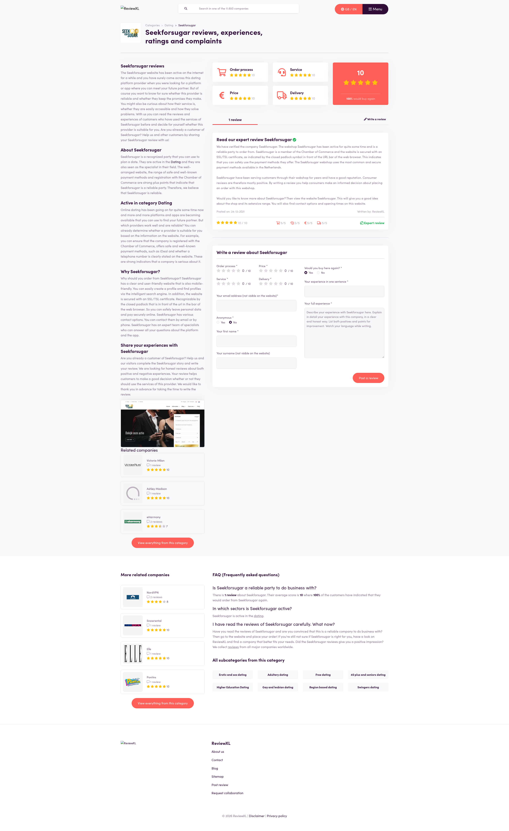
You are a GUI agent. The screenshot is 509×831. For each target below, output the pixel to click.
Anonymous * (225, 317)
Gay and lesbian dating (277, 687)
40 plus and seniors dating (368, 675)
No (235, 322)
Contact (217, 760)
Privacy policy (277, 815)
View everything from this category (163, 542)
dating (258, 615)
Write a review (376, 119)
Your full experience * (318, 303)
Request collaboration (227, 793)
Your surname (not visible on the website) (243, 353)
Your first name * (228, 331)
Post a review (368, 378)
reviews (233, 646)
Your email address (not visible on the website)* (247, 296)
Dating (169, 25)
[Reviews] (130, 9)
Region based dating (323, 687)
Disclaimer (256, 815)
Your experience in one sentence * (326, 281)
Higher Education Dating (233, 687)
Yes (223, 322)
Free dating (323, 675)
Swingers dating (368, 687)
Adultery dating (278, 675)
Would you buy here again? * (323, 268)
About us (218, 751)
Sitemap (218, 776)
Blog (215, 768)
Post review (220, 784)
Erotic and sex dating (233, 675)
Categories (152, 25)
